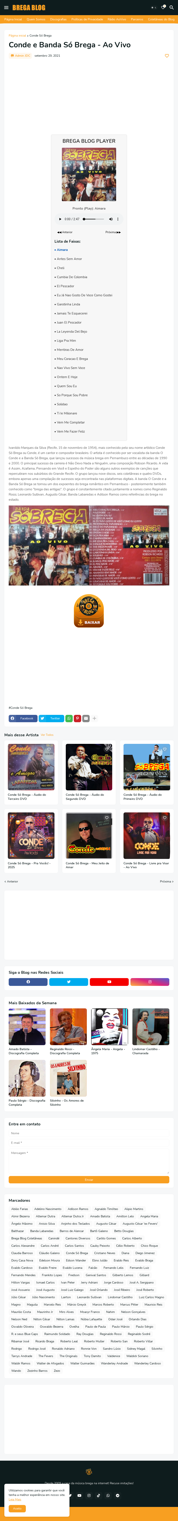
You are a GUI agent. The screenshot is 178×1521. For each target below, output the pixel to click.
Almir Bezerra (20, 1216)
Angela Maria (149, 1216)
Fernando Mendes (23, 1275)
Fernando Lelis (114, 1268)
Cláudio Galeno (49, 1253)
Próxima (165, 881)
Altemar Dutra (45, 1216)
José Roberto (145, 1290)
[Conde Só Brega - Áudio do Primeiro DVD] (147, 767)
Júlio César (18, 1297)
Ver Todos (47, 735)
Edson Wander (76, 1260)
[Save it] (167, 55)
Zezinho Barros (37, 1371)
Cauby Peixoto (100, 1246)
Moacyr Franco (90, 1312)
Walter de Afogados (50, 1363)
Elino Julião (99, 1260)
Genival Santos (96, 1275)
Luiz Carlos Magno (151, 1297)
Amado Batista (100, 1216)
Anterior (12, 881)
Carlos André (50, 1246)
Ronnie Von (89, 1349)
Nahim (110, 1312)
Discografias (58, 19)
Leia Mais (15, 1499)
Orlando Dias (138, 1319)
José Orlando (99, 1290)
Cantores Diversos (78, 1238)
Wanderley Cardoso (147, 1363)
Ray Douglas (85, 1334)
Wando (16, 1371)
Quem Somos (36, 19)
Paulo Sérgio (144, 1327)
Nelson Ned (19, 1319)
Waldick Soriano (137, 1356)
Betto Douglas (124, 1231)
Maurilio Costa (21, 1312)
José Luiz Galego (72, 1290)
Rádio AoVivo (117, 19)
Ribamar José (20, 1341)
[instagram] (149, 982)
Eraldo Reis (121, 1260)
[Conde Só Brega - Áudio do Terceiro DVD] (31, 767)
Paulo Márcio (121, 1327)
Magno (16, 1305)
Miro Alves (66, 1312)
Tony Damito (92, 1356)
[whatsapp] (108, 1495)
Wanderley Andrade (114, 1363)
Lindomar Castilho (120, 1297)
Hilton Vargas (20, 1282)
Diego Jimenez (145, 1253)
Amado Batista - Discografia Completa (24, 1051)
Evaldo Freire (47, 1268)
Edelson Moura (49, 1260)
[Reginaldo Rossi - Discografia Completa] (68, 1026)
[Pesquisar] (172, 7)
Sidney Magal (136, 1349)
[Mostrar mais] (94, 718)
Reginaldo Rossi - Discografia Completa (65, 1051)
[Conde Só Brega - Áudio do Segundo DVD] (89, 767)
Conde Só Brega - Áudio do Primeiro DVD (143, 797)
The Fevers (45, 1356)
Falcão (93, 1268)
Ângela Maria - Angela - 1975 (108, 1051)
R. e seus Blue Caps (24, 1334)
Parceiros (137, 19)
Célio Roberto (125, 1246)
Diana (125, 1253)
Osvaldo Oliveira (22, 1327)
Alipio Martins (133, 1209)
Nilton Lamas (65, 1319)
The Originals (68, 1356)
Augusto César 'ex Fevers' (140, 1224)
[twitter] (68, 982)
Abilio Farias (19, 1209)
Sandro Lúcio (112, 1349)
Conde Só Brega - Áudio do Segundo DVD (85, 797)
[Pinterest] (77, 718)
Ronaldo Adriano (63, 1349)
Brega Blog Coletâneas (26, 1238)
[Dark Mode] (154, 7)
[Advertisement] (89, 94)
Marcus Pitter (129, 1305)
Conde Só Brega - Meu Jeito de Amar (87, 866)
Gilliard (144, 1275)
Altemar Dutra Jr (72, 1216)
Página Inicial (13, 19)
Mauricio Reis (153, 1305)
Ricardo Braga (44, 1341)
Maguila (32, 1305)
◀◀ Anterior (65, 232)
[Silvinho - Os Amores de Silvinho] (68, 1078)
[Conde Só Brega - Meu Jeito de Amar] (89, 835)
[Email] (86, 718)
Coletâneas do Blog (161, 19)
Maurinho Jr (45, 1312)
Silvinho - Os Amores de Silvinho (67, 1103)
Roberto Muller (94, 1341)
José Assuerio (20, 1290)
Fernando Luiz (139, 1268)
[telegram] (117, 1495)
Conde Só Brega (40, 36)
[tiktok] (98, 1495)
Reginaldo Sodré (139, 1334)
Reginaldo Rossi (111, 1334)
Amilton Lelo (125, 1216)
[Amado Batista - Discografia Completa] (27, 1026)
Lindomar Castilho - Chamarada (146, 1051)
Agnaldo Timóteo (106, 1209)
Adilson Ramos (78, 1209)
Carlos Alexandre (23, 1246)
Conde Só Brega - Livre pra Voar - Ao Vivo (146, 866)
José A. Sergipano (142, 1282)
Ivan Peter (68, 1282)
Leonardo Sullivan (89, 1297)
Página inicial (17, 36)
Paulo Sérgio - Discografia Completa (27, 1103)
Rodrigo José (37, 1349)
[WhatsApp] (69, 718)
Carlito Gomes (106, 1238)
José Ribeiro (122, 1290)
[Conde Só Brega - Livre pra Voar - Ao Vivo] (147, 835)
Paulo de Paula (95, 1327)
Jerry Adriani (89, 1282)
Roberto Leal (69, 1341)
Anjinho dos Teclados (75, 1224)
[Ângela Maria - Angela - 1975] (109, 1026)
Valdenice (113, 1356)
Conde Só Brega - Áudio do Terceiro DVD (27, 797)
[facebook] (28, 982)
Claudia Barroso (22, 1253)
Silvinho (157, 1349)
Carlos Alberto (132, 1238)
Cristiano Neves (104, 1253)
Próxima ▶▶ (113, 232)
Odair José (115, 1319)
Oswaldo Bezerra (51, 1327)
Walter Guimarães (82, 1363)
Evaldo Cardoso (22, 1268)
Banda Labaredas (41, 1231)
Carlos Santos (74, 1246)
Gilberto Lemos (122, 1275)
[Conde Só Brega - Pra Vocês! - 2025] (31, 835)
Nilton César (41, 1319)
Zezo (57, 1371)
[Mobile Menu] (6, 7)
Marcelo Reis (52, 1305)
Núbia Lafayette (91, 1319)
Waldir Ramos (20, 1363)
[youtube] (109, 982)
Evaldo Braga (144, 1260)
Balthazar (17, 1231)
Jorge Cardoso (113, 1282)
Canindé (53, 1238)
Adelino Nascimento (47, 1209)
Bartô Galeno (99, 1231)
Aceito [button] (17, 1509)
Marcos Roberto (103, 1305)
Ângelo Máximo (22, 1224)
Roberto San (119, 1341)
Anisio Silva (47, 1224)
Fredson (73, 1275)
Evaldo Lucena (72, 1268)
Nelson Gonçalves (133, 1312)
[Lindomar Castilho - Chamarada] (150, 1026)
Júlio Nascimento (43, 1297)
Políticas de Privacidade (87, 19)
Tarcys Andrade (21, 1356)
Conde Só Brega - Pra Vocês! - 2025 (29, 866)
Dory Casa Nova (22, 1260)
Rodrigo (16, 1349)
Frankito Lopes (52, 1275)
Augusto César (106, 1224)
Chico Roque (149, 1246)
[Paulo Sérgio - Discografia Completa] (27, 1078)
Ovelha (74, 1327)
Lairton (66, 1297)
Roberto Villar (143, 1341)
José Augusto (45, 1290)
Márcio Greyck (76, 1305)
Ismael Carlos (45, 1282)
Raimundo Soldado (57, 1334)
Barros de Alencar (72, 1231)
